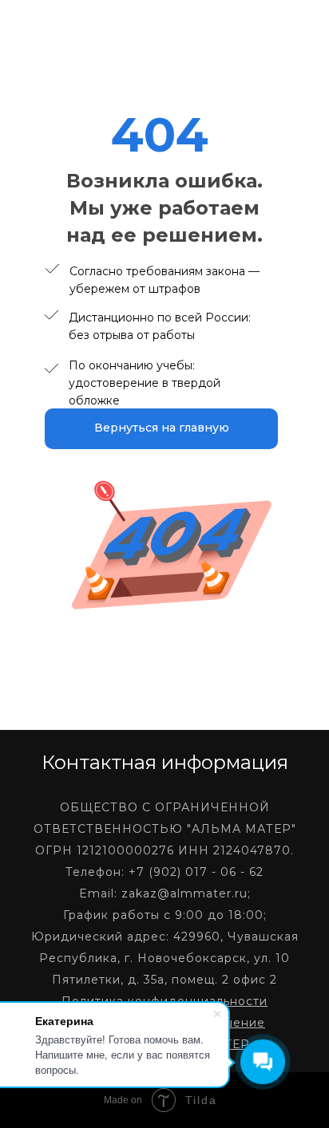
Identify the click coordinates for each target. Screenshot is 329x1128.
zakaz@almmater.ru (184, 893)
